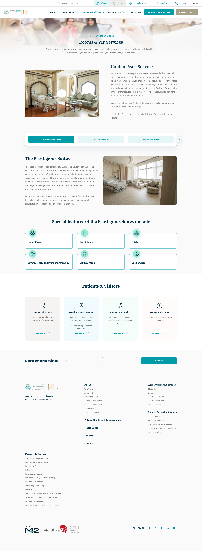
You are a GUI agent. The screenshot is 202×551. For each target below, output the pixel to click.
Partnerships (89, 408)
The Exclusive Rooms (151, 139)
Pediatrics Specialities (156, 420)
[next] (179, 139)
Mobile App (165, 3)
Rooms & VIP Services (34, 481)
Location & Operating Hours (36, 462)
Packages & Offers (117, 12)
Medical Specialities (156, 397)
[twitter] (156, 528)
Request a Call (187, 12)
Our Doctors (69, 12)
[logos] (30, 529)
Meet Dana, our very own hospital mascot (41, 505)
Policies (28, 470)
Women (104, 3)
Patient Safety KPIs (92, 412)
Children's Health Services (162, 412)
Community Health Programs (36, 485)
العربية (195, 3)
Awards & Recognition (93, 401)
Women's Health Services (162, 384)
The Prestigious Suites (51, 139)
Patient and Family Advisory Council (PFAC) (42, 477)
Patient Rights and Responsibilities (103, 419)
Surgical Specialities (156, 401)
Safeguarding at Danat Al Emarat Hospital (42, 497)
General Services (154, 404)
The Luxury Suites (101, 139)
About (53, 12)
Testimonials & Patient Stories (37, 458)
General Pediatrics (155, 416)
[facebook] (150, 528)
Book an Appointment (159, 12)
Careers (88, 443)
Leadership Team (91, 397)
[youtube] (174, 528)
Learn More (40, 333)
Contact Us (135, 12)
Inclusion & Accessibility (34, 501)
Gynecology (152, 393)
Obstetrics (152, 389)
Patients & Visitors (91, 12)
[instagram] (162, 528)
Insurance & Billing (32, 466)
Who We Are (89, 389)
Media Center (91, 427)
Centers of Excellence (93, 404)
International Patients (141, 3)
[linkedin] (168, 528)
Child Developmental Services (160, 424)
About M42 (88, 393)
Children (119, 3)
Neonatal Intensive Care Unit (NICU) (162, 428)
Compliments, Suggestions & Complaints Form (44, 493)
